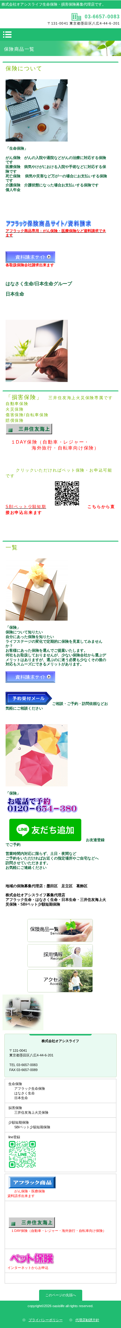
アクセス (60, 981)
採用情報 (60, 956)
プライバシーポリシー (46, 1320)
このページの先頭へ (60, 1295)
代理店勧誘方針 (87, 1320)
